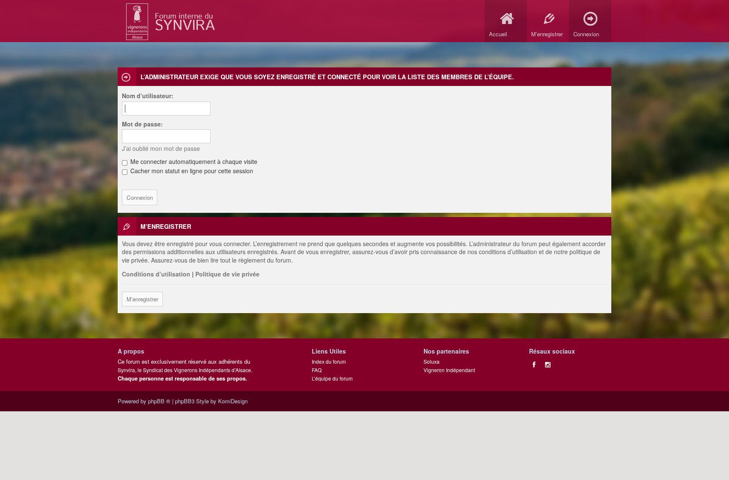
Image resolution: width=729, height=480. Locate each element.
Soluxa (432, 361)
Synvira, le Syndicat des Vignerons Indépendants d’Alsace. (185, 369)
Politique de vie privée (227, 274)
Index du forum (329, 361)
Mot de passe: (142, 124)
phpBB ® (159, 401)
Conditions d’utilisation (156, 274)
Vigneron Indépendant (449, 369)
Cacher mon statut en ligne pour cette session (191, 170)
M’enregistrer (142, 299)
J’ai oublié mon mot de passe (161, 148)
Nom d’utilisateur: (147, 95)
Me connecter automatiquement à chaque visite (193, 161)
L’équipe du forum (332, 378)
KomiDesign (233, 401)
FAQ (316, 369)
